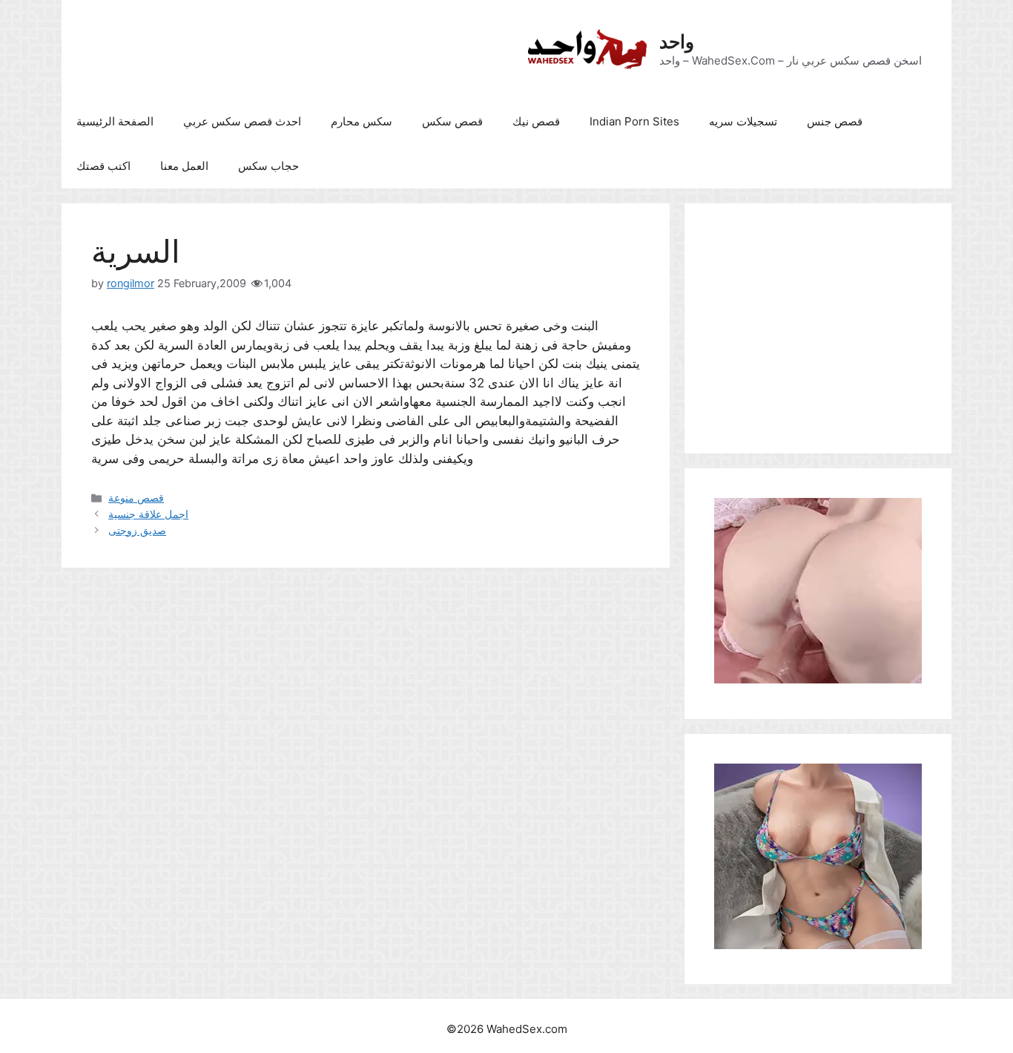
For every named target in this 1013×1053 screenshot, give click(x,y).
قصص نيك (536, 121)
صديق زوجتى (137, 530)
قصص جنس (834, 121)
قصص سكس (452, 121)
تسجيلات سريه (743, 121)
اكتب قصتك (103, 166)
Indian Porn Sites (634, 121)
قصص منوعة (136, 497)
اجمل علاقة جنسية (148, 514)
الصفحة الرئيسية (115, 121)
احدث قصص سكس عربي (242, 121)
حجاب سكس (268, 166)
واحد (676, 41)
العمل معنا (184, 166)
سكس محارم (361, 121)
